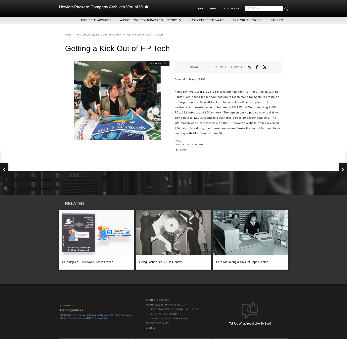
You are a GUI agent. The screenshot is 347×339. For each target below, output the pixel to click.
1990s (178, 145)
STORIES (277, 20)
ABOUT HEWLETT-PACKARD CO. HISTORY (148, 20)
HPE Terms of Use (98, 318)
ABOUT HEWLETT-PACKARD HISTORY (166, 305)
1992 (188, 145)
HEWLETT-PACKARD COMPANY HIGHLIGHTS (174, 309)
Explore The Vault (157, 323)
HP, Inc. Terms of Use (71, 318)
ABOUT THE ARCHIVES (96, 20)
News (213, 8)
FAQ (200, 8)
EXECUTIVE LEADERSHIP (163, 314)
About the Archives (158, 300)
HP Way (199, 145)
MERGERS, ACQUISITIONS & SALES (169, 318)
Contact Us (231, 8)
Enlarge (155, 63)
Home (68, 35)
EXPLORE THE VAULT (247, 20)
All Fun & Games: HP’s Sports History (99, 35)
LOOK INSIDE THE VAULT (207, 20)
